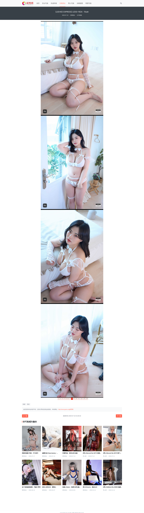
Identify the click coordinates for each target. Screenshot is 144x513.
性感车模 (54, 3)
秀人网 (84, 456)
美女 (28, 404)
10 (76, 398)
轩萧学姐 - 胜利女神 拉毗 (70, 453)
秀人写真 (71, 3)
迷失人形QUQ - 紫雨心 (49, 487)
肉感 (24, 404)
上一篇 (25, 416)
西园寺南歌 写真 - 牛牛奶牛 (30, 453)
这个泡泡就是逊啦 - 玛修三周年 (31, 487)
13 (84, 398)
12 (81, 398)
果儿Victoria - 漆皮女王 (90, 487)
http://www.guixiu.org (64, 409)
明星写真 (89, 3)
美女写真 (45, 3)
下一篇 (119, 416)
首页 (38, 3)
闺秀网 (71, 409)
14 (87, 398)
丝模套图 (80, 3)
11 (79, 398)
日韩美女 (63, 3)
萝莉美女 (24, 456)
